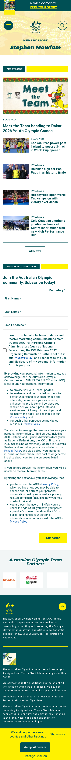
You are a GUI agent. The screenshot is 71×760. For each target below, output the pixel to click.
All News (35, 251)
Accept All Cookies (35, 747)
